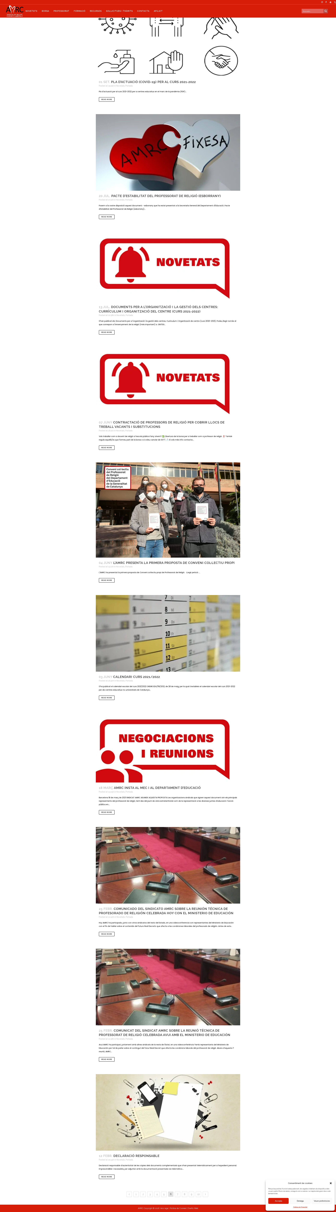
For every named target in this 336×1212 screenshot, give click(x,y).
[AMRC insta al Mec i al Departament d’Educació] (168, 747)
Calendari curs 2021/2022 (136, 677)
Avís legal (164, 1208)
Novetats (120, 86)
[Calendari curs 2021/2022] (168, 633)
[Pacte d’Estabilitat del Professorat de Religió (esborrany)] (168, 152)
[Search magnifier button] (325, 11)
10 (198, 1194)
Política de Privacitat (300, 1207)
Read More (106, 99)
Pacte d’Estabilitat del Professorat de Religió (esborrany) (166, 196)
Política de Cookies (178, 1208)
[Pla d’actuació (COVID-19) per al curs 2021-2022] (168, 38)
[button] (330, 1183)
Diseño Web (193, 1208)
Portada (129, 86)
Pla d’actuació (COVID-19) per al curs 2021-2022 (153, 82)
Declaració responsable (136, 1156)
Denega (300, 1201)
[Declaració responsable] (168, 1112)
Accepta (278, 1201)
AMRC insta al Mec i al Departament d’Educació (157, 788)
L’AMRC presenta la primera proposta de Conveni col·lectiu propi (174, 563)
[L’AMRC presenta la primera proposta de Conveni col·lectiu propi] (168, 510)
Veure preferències (322, 1201)
